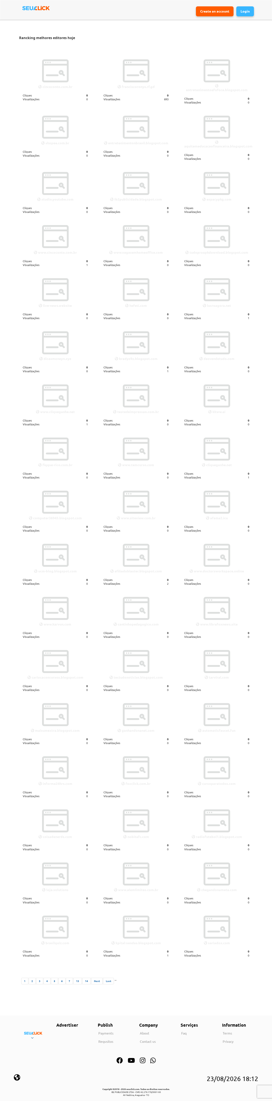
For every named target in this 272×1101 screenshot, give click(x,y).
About (144, 1033)
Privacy (228, 1041)
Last (108, 981)
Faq (184, 1033)
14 (86, 981)
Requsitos (105, 1041)
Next (97, 981)
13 (77, 981)
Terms (227, 1033)
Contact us (148, 1041)
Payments (105, 1033)
